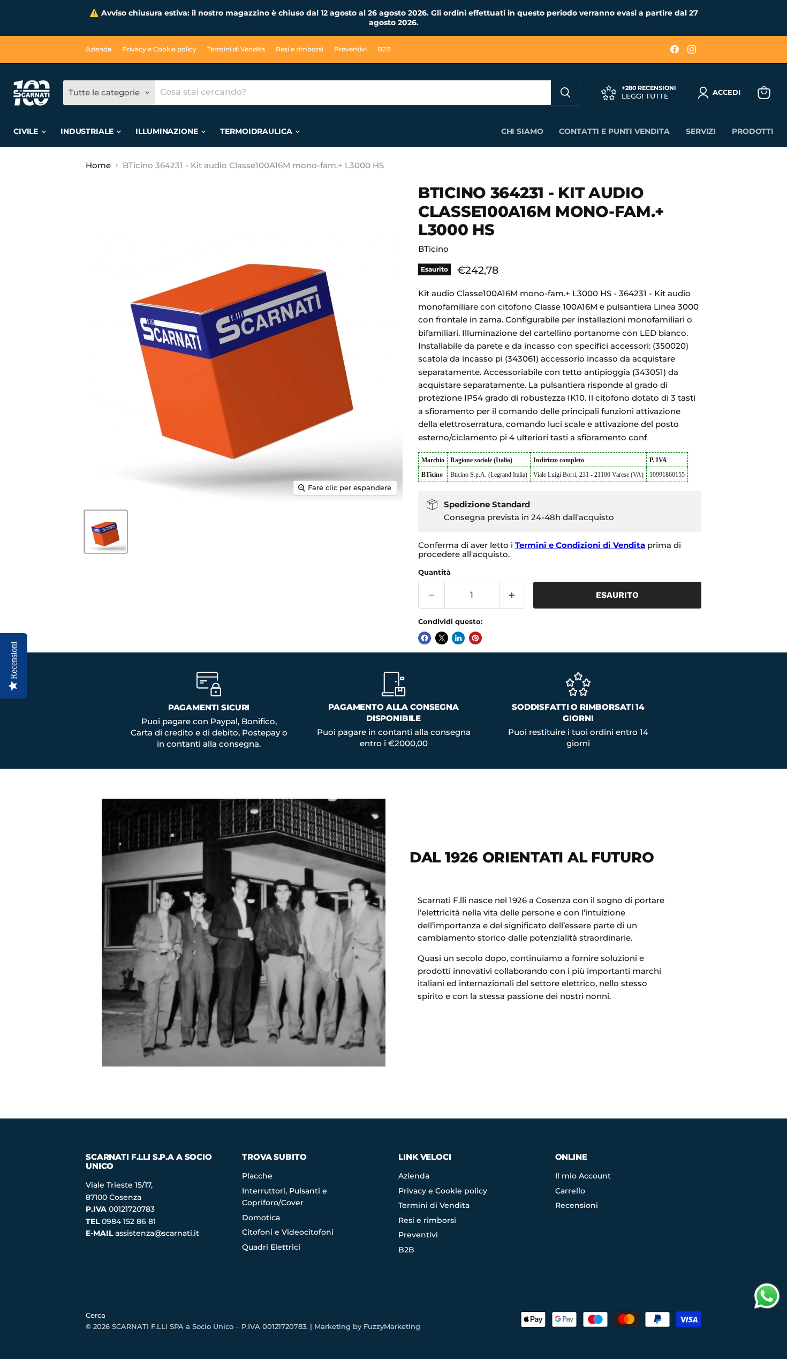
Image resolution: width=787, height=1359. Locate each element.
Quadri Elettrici (271, 1247)
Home (98, 165)
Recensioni (576, 1205)
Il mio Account (583, 1176)
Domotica (261, 1217)
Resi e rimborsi (299, 49)
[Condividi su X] (441, 638)
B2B (384, 49)
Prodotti (753, 131)
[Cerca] (565, 92)
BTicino (433, 249)
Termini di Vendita (236, 49)
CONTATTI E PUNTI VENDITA (614, 131)
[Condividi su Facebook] (424, 638)
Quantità (434, 572)
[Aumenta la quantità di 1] (513, 595)
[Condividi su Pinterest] (475, 638)
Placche (257, 1176)
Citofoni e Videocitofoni (288, 1232)
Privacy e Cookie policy (159, 49)
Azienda (98, 49)
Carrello (570, 1191)
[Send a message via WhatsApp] (767, 1296)
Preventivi (350, 49)
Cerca (95, 1315)
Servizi (701, 131)
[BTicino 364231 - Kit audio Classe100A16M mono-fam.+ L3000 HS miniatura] (106, 531)
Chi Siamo (522, 131)
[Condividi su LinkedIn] (458, 638)
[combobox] (353, 92)
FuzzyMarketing (392, 1326)
